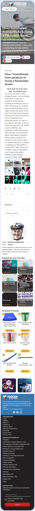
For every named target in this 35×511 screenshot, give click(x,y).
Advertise (6, 431)
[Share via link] (19, 188)
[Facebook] (14, 412)
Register (5, 421)
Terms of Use (7, 435)
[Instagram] (21, 412)
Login (4, 419)
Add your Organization (10, 429)
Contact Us (6, 425)
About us (6, 423)
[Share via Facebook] (6, 188)
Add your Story (8, 427)
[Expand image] (9, 162)
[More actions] (29, 70)
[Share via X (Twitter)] (10, 188)
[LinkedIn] (17, 412)
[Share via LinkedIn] (14, 188)
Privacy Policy (7, 433)
